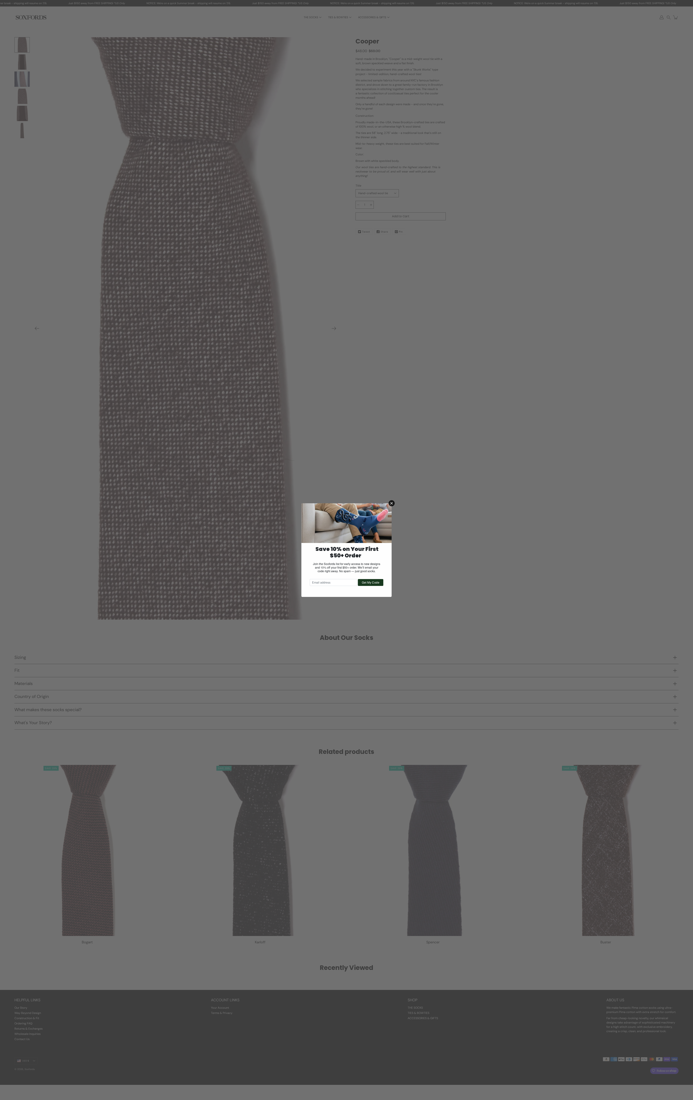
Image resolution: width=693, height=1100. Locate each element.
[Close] (392, 503)
